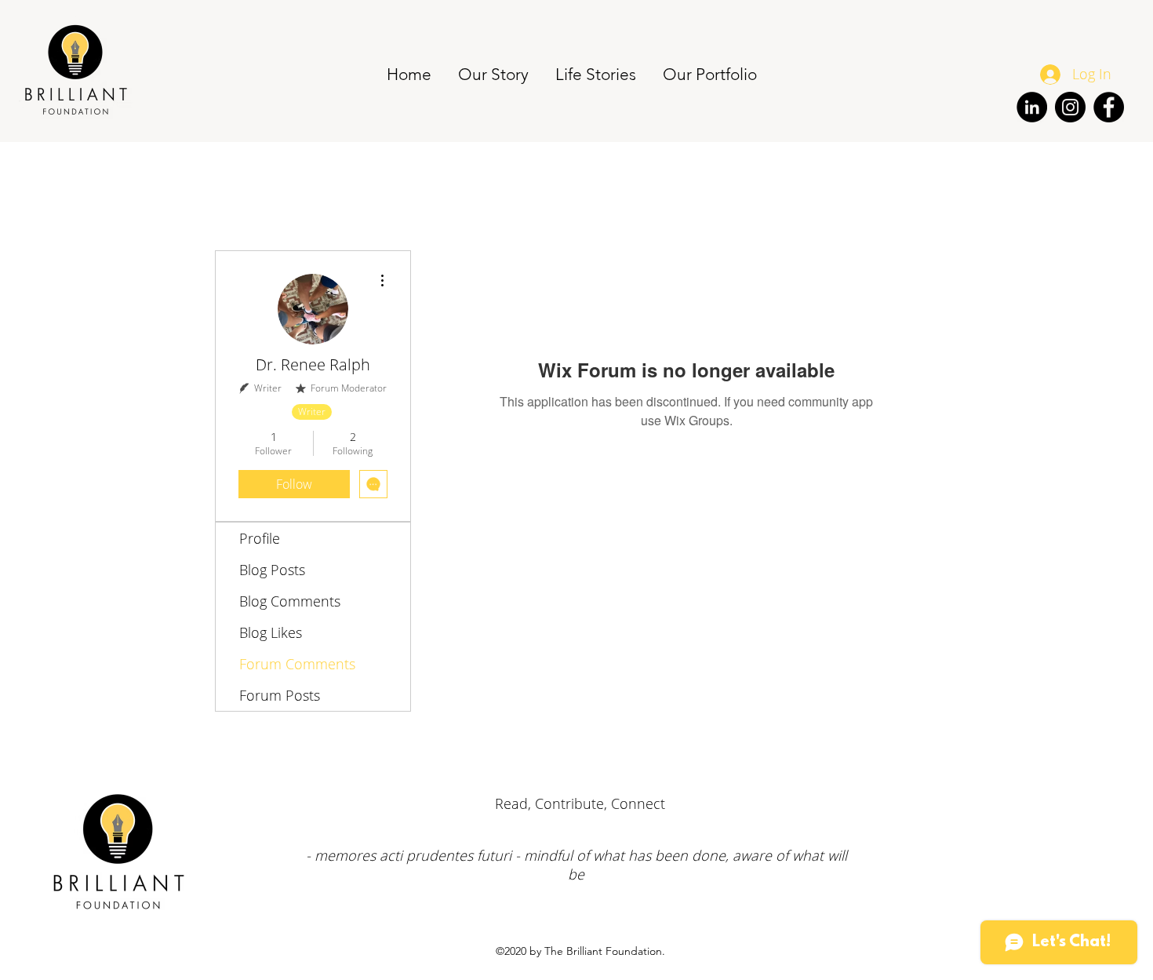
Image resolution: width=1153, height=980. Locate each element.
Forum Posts (279, 695)
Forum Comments (297, 663)
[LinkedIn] (1032, 107)
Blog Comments (289, 601)
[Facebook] (1108, 107)
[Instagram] (1070, 107)
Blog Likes (270, 632)
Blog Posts (272, 569)
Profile (259, 538)
